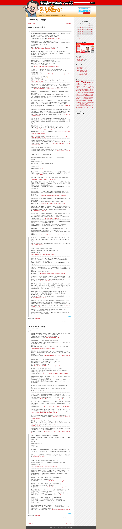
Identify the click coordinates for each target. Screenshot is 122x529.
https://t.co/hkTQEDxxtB (50, 466)
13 (84, 29)
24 (78, 33)
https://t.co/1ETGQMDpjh (47, 446)
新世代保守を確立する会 (85, 95)
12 (82, 29)
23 (91, 31)
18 (80, 31)
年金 (78, 95)
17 (78, 31)
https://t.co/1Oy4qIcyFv (39, 210)
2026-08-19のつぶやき (82, 65)
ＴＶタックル (89, 107)
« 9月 (78, 38)
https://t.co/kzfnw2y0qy (45, 273)
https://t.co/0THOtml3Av (36, 244)
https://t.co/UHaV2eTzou (37, 412)
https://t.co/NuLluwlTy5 (36, 175)
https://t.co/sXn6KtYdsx (39, 88)
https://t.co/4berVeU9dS (58, 509)
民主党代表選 (87, 98)
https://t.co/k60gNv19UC (40, 66)
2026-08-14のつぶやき (82, 70)
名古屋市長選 (85, 92)
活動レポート (80, 60)
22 (89, 31)
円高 (92, 89)
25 (80, 33)
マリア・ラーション (83, 87)
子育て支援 (84, 94)
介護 (90, 89)
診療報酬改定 (83, 105)
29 (89, 33)
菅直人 (89, 104)
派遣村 (77, 102)
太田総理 (91, 92)
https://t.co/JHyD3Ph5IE (62, 150)
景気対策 (91, 97)
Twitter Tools (37, 318)
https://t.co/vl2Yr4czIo (45, 399)
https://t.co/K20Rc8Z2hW (46, 281)
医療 (81, 90)
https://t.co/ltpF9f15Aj (36, 48)
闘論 (89, 105)
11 (80, 29)
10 (78, 29)
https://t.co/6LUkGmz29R (50, 431)
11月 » (91, 38)
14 (87, 29)
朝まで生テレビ (80, 98)
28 (87, 33)
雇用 (91, 105)
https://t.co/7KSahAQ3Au (49, 74)
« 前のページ (31, 23)
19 (82, 31)
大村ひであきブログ (56, 3)
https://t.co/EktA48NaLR (40, 366)
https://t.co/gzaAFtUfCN (44, 123)
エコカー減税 (83, 84)
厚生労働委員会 (87, 90)
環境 (80, 102)
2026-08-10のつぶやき (82, 75)
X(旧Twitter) (83, 82)
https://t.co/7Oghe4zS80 (48, 373)
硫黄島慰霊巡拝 (90, 102)
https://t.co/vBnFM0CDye (58, 416)
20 (84, 31)
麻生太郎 (83, 107)
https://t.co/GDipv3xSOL (36, 179)
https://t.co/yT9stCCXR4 (58, 143)
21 (87, 31)
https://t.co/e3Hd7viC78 (47, 481)
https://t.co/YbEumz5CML (50, 355)
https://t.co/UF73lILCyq (47, 502)
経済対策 (80, 104)
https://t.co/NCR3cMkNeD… (37, 466)
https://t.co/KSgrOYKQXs (48, 254)
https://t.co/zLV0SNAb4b (50, 390)
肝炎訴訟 (85, 104)
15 (89, 29)
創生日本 (78, 90)
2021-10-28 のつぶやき (36, 327)
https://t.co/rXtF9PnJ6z (58, 424)
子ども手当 (79, 94)
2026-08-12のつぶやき (82, 73)
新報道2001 (86, 97)
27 (84, 33)
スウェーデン (82, 86)
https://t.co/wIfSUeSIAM (36, 348)
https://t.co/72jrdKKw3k (46, 195)
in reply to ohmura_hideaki (47, 48)
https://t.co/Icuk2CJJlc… (36, 254)
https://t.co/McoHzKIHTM (52, 337)
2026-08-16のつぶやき (82, 67)
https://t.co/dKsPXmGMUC (37, 81)
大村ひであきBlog (81, 59)
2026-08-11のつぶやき (82, 74)
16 (91, 29)
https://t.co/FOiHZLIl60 (38, 456)
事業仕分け (85, 89)
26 (82, 33)
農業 (87, 105)
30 (91, 33)
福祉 (77, 104)
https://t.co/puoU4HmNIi (46, 203)
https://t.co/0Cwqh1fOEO (53, 38)
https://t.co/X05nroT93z (36, 129)
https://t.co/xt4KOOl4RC (49, 406)
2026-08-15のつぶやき (82, 68)
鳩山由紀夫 (78, 107)
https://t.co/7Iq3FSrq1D (47, 487)
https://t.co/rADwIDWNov (47, 235)
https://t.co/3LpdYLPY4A (50, 56)
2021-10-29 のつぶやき (36, 27)
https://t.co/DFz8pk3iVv (64, 136)
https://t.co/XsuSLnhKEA (64, 131)
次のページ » (69, 23)
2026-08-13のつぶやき (82, 71)
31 (78, 35)
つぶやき (35, 320)
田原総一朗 (84, 102)
